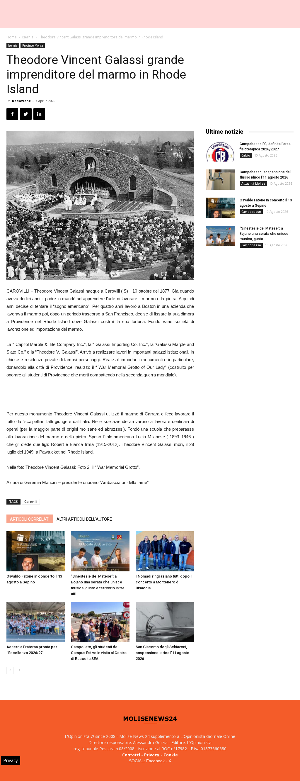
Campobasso (251, 212)
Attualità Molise (253, 183)
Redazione (21, 101)
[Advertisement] (100, 395)
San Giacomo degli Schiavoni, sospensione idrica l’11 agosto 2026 (162, 653)
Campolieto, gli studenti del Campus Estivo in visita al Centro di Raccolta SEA (99, 653)
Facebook (155, 760)
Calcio (245, 155)
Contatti (131, 755)
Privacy (151, 755)
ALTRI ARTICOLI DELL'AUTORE (84, 519)
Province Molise (32, 45)
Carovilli (30, 501)
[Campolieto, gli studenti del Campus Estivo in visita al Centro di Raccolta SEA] (100, 622)
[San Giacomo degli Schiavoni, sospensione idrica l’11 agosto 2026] (165, 622)
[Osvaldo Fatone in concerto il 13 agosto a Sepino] (35, 551)
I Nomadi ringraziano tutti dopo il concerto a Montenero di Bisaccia (164, 582)
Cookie (170, 755)
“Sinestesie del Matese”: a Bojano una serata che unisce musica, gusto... (264, 233)
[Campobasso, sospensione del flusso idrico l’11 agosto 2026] (220, 179)
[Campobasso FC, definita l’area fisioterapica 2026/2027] (220, 151)
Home (11, 37)
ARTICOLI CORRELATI (30, 519)
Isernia (27, 37)
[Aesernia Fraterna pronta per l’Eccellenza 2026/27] (35, 622)
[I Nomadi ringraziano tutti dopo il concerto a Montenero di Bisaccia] (165, 551)
